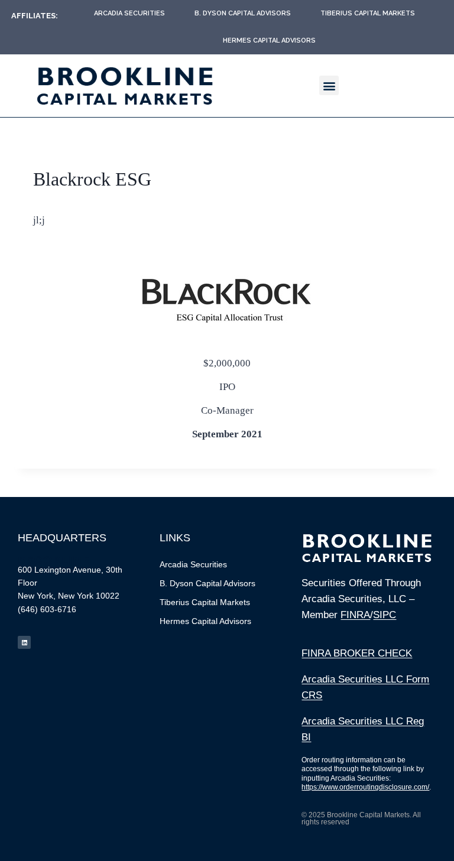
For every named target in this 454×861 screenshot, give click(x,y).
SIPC (384, 614)
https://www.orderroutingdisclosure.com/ (365, 787)
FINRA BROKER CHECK (356, 653)
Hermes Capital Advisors (269, 40)
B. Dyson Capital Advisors (242, 13)
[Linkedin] (24, 642)
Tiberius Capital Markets (367, 13)
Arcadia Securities (129, 13)
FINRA (355, 614)
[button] (329, 85)
